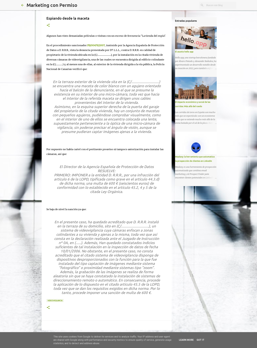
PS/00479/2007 (96, 45)
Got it (200, 339)
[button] (48, 25)
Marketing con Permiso (52, 5)
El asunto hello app (184, 51)
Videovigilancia (55, 301)
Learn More (186, 339)
